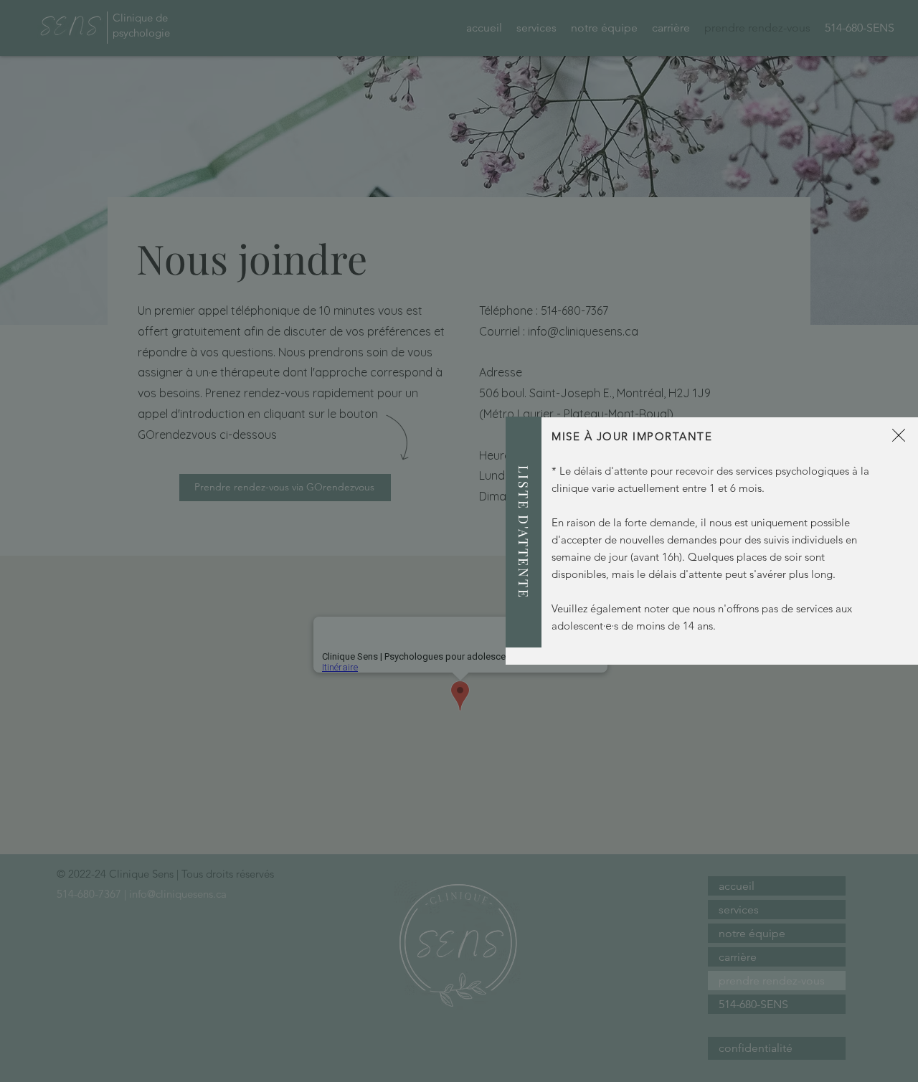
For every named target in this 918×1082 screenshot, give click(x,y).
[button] (898, 435)
